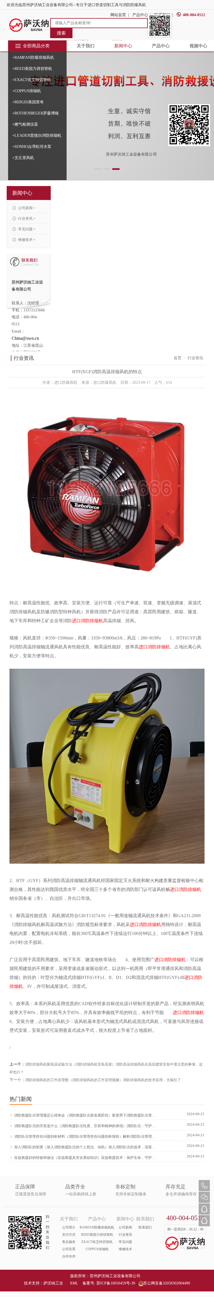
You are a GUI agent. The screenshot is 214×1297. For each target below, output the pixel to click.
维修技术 (125, 1249)
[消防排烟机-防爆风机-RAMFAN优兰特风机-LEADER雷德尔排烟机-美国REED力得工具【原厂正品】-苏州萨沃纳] (29, 25)
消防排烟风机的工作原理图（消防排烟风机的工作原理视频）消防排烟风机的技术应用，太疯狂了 (103, 1080)
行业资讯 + (26, 218)
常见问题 (125, 1242)
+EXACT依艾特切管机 (31, 80)
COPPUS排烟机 (97, 1249)
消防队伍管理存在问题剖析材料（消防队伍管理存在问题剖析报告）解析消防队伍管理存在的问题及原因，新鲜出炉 (85, 1136)
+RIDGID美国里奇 (28, 102)
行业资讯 (125, 1235)
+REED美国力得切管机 (32, 69)
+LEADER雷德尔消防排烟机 (36, 135)
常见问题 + (26, 229)
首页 (177, 358)
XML (74, 1283)
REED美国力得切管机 (97, 1235)
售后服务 (69, 1242)
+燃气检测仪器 (25, 124)
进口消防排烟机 (87, 620)
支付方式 (69, 1235)
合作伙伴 (69, 1256)
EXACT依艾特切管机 (97, 1242)
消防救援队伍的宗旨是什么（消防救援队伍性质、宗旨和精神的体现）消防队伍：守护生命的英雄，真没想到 (85, 1126)
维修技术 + (26, 240)
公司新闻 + (26, 208)
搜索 (61, 33)
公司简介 (69, 1227)
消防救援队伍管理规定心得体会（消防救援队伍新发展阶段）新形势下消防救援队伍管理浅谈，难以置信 (85, 1115)
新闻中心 (123, 45)
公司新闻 (125, 1227)
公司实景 (69, 1249)
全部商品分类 (36, 45)
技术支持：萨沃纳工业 (43, 1283)
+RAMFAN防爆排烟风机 (33, 57)
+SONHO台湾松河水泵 (31, 147)
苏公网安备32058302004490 (166, 1283)
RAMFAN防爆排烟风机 (97, 1227)
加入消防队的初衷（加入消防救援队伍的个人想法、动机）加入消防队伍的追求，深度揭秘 (85, 1147)
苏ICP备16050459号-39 (115, 1283)
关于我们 (85, 45)
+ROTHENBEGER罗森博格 (35, 113)
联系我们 (145, 1227)
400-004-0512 (194, 15)
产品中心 (161, 45)
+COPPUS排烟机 (26, 91)
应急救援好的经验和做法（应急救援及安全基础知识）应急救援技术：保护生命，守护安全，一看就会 (85, 1158)
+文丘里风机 (23, 158)
